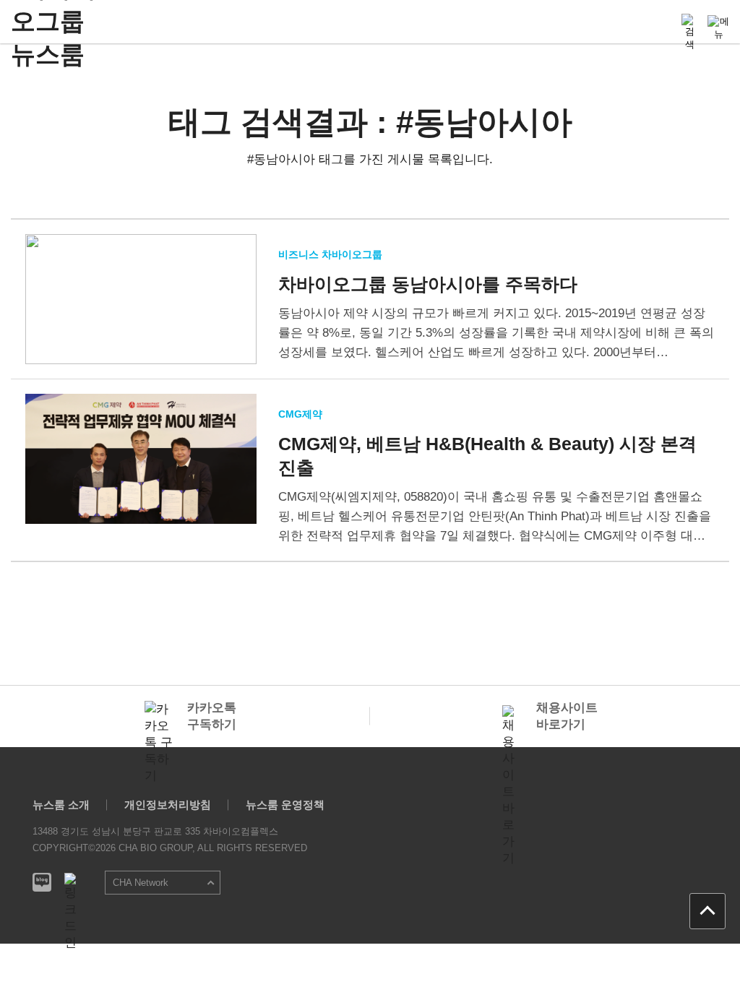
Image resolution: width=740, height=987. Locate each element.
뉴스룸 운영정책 (285, 804)
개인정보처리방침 (167, 804)
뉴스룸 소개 (61, 804)
